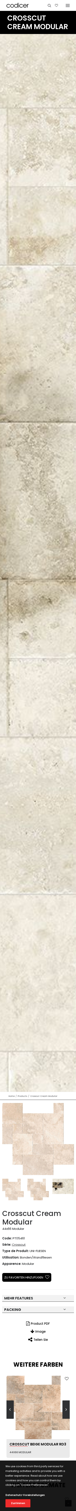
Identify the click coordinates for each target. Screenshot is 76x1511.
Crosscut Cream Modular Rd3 (39, 1444)
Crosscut (19, 1244)
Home (12, 1096)
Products (22, 1096)
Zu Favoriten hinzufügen (23, 1277)
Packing (12, 1309)
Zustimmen (18, 1503)
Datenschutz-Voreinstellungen (25, 1495)
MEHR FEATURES (18, 1298)
